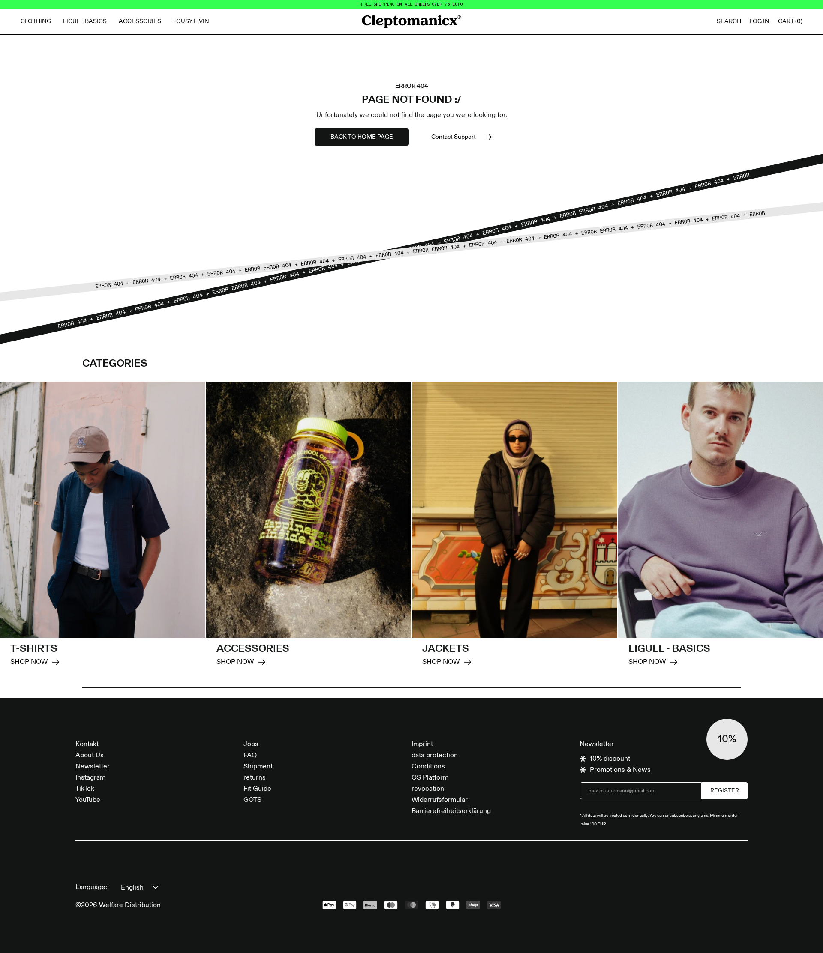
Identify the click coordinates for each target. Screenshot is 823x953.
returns (254, 777)
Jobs (250, 744)
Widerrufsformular (440, 800)
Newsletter (92, 766)
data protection (435, 755)
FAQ (250, 755)
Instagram (90, 777)
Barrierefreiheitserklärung (451, 811)
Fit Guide (257, 789)
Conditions (428, 766)
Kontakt (87, 744)
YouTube (87, 800)
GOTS (252, 800)
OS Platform (430, 777)
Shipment (258, 766)
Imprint (422, 744)
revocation (428, 789)
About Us (89, 755)
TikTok (84, 789)
